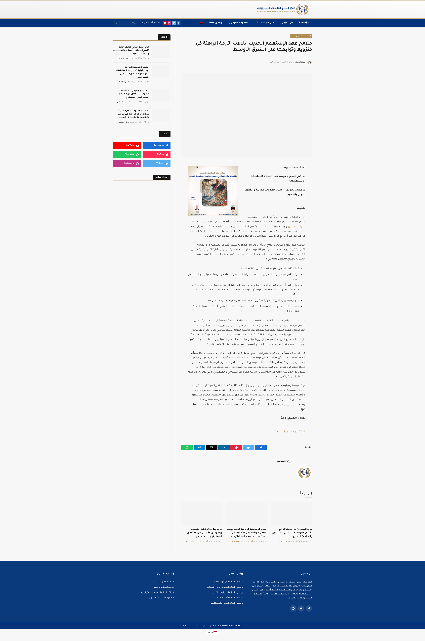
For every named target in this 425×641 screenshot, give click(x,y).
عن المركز (288, 23)
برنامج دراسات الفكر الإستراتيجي (228, 592)
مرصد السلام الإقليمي (163, 587)
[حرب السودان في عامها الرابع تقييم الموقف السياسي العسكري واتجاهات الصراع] (291, 513)
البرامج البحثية (265, 23)
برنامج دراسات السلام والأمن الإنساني (225, 587)
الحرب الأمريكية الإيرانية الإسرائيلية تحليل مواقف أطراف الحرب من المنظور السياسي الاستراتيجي (247, 533)
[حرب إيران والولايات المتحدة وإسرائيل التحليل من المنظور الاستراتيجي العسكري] (201, 513)
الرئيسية (304, 23)
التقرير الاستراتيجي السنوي (161, 598)
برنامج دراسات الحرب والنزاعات (228, 582)
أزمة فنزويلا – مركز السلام (291, 431)
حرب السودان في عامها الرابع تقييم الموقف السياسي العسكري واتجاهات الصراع (292, 533)
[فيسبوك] (323, 174)
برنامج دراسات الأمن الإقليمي (229, 598)
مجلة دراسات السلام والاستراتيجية (157, 592)
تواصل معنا (216, 23)
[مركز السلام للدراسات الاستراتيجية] (283, 9)
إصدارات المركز (240, 23)
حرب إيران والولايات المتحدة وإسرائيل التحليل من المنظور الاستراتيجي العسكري (204, 533)
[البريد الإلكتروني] (323, 204)
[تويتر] (323, 182)
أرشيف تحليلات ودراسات (301, 36)
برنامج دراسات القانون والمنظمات (227, 603)
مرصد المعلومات (166, 582)
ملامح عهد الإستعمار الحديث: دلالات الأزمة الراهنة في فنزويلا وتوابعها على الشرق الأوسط (133, 114)
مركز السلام (300, 62)
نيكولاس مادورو (296, 226)
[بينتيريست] (323, 197)
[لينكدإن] (323, 189)
